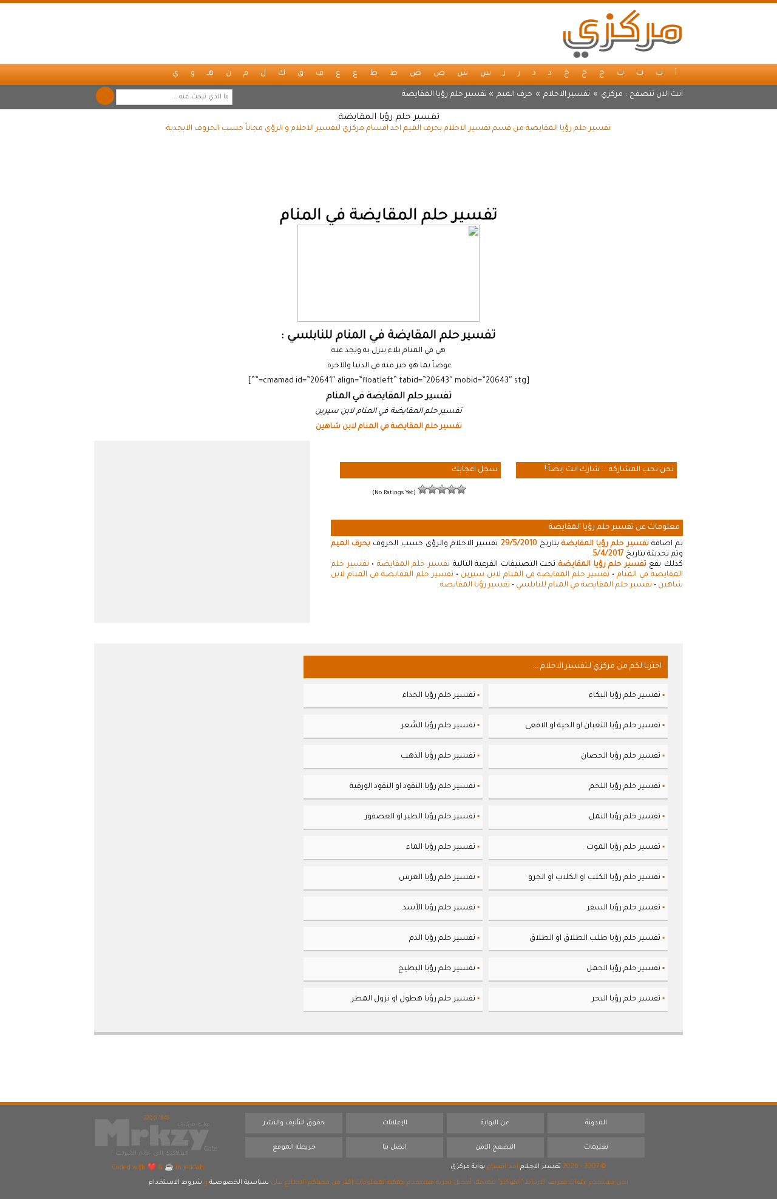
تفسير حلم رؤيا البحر (626, 999)
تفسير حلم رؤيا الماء (440, 847)
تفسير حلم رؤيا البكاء (624, 695)
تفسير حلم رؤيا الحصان (620, 756)
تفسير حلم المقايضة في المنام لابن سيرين (535, 575)
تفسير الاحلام (566, 94)
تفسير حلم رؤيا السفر (623, 908)
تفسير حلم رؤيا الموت (623, 847)
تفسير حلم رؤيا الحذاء (438, 695)
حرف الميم (514, 94)
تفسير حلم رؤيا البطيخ (436, 969)
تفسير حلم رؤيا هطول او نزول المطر (413, 999)
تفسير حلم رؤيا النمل (624, 817)
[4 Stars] (432, 489)
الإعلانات (394, 1123)
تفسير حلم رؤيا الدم (442, 938)
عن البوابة (495, 1123)
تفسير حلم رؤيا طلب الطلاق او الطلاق (594, 938)
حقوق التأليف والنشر (294, 1123)
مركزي (612, 94)
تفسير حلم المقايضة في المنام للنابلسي (584, 585)
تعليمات (596, 1147)
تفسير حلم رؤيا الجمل (623, 969)
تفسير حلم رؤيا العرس (437, 878)
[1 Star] (461, 489)
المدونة (596, 1123)
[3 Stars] (442, 489)
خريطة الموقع (294, 1147)
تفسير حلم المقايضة (413, 564)
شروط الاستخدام (175, 1182)
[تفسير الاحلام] (622, 33)
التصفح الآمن (495, 1147)
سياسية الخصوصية (239, 1182)
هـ (210, 73)
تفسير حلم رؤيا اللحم (624, 787)
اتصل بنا (394, 1147)
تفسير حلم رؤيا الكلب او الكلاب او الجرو (594, 878)
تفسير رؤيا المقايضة (475, 585)
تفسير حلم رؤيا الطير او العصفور (420, 817)
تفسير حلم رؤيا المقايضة (388, 118)
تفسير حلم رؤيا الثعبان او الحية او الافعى (592, 726)
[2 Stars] (451, 489)
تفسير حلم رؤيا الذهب (438, 756)
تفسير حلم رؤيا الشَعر (438, 726)
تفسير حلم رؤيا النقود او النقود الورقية (412, 787)
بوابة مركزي (467, 1166)
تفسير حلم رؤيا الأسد (438, 908)
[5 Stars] (422, 489)
